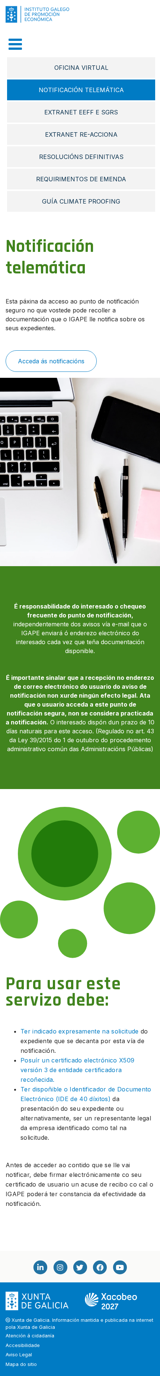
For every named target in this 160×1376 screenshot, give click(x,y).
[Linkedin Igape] (40, 1267)
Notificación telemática (81, 90)
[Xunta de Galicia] (38, 1301)
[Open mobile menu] (15, 44)
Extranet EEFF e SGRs (81, 112)
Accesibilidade (23, 1345)
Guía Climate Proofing (81, 201)
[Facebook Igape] (100, 1267)
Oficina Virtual (81, 67)
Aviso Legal (19, 1354)
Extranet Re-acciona (81, 134)
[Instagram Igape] (60, 1267)
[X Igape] (80, 1267)
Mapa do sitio (21, 1364)
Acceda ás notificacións (51, 361)
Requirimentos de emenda (81, 179)
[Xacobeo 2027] (111, 1301)
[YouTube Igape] (120, 1267)
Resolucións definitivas (81, 156)
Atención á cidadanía (30, 1335)
